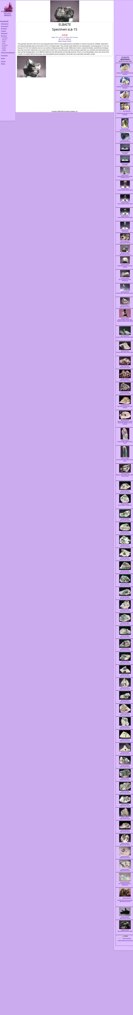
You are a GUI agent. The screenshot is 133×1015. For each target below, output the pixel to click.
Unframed (4, 33)
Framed (3, 31)
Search (3, 61)
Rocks (3, 58)
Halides (4, 41)
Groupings (4, 21)
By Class (4, 36)
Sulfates (4, 48)
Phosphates (5, 45)
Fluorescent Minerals (7, 52)
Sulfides (4, 50)
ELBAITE (125, 57)
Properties (4, 55)
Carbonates (5, 37)
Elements (4, 39)
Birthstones (5, 24)
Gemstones (4, 26)
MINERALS (7, 15)
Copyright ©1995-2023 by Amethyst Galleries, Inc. (65, 111)
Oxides (3, 43)
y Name (4, 28)
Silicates (4, 46)
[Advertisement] (7, 94)
